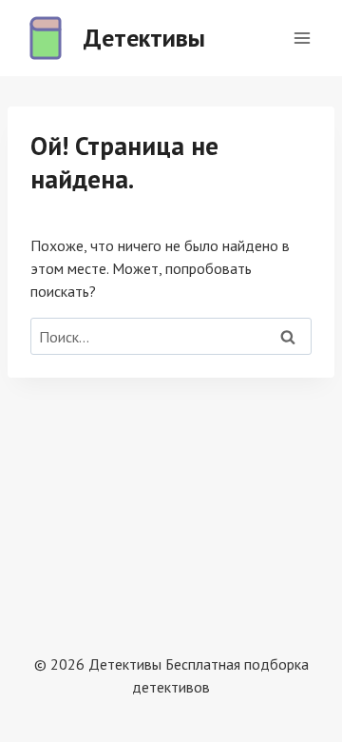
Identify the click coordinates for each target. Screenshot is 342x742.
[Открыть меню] (301, 37)
